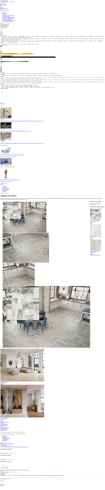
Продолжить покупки (12, 453)
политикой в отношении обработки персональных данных (53, 475)
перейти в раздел (3, 183)
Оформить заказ (3, 459)
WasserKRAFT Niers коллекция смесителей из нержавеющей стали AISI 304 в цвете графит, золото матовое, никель (22, 120)
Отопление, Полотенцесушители (9, 17)
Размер (1, 76)
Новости (4, 187)
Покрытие (2, 72)
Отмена (1, 480)
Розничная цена (3, 27)
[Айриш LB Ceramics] (24, 232)
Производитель (3, 35)
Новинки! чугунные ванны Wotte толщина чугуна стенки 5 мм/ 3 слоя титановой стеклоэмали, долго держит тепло (22, 143)
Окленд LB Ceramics (4, 418)
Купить (91, 223)
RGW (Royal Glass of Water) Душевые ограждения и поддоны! (12, 154)
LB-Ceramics (98, 203)
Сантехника (5, 13)
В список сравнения (4, 453)
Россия (94, 204)
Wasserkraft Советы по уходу (5, 164)
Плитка (4, 12)
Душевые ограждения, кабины (8, 15)
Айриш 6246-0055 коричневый (96, 236)
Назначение (2, 74)
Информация (5, 190)
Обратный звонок (10, 443)
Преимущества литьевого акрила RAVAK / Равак (9, 179)
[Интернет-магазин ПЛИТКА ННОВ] (4, 0)
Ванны (4, 14)
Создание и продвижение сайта (6, 446)
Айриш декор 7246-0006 (94, 220)
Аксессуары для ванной (7, 19)
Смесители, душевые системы (8, 18)
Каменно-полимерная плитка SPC (9, 20)
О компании (5, 186)
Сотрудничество (6, 189)
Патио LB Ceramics (4, 382)
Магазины (4, 191)
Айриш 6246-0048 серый (94, 251)
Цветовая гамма (3, 45)
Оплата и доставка (6, 188)
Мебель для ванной (6, 16)
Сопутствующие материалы (8, 21)
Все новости (2, 103)
